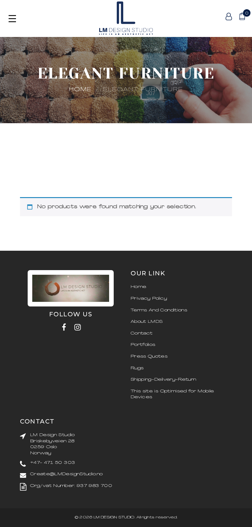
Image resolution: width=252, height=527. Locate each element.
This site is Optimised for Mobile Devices (172, 394)
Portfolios (143, 345)
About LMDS (147, 321)
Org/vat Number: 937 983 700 (71, 486)
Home (80, 90)
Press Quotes (149, 356)
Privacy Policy (149, 298)
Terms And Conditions (159, 310)
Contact (141, 333)
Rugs (137, 368)
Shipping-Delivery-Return (163, 379)
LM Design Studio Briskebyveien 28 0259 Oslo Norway (52, 444)
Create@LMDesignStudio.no (66, 474)
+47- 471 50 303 (52, 462)
